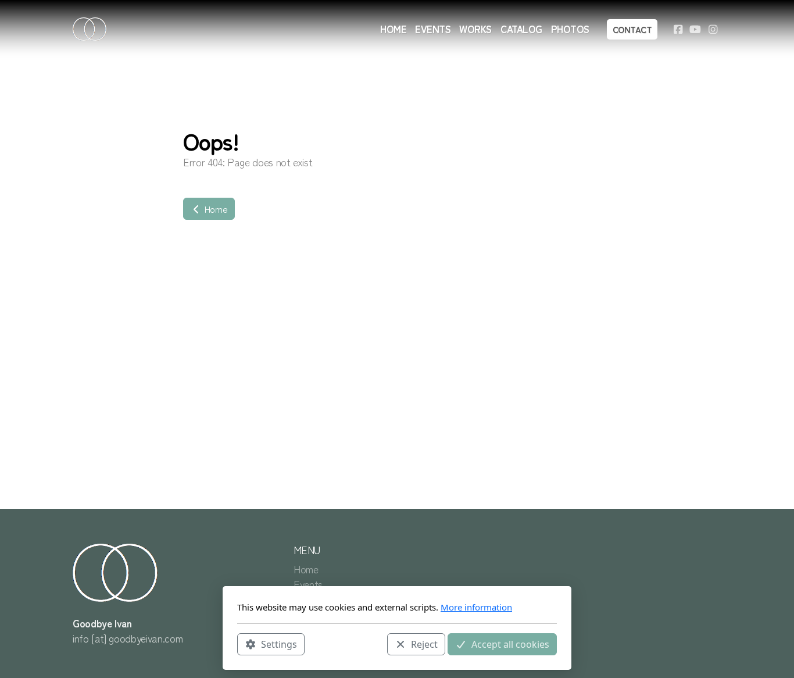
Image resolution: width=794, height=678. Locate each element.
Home (214, 209)
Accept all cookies (510, 643)
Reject (424, 643)
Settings (279, 643)
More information (476, 607)
